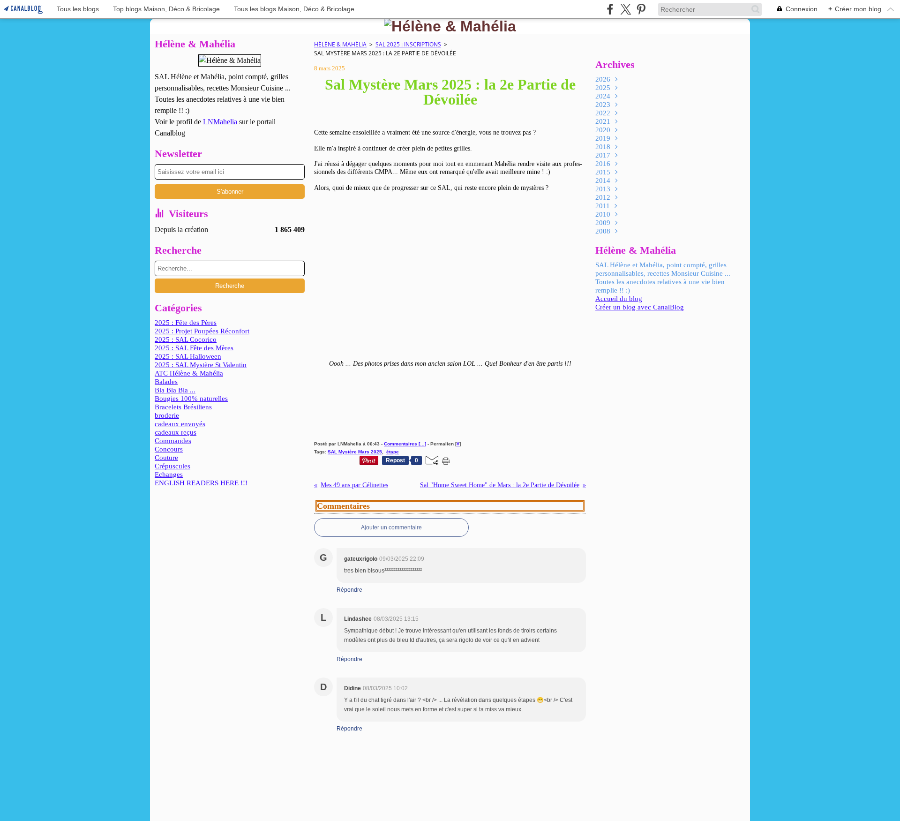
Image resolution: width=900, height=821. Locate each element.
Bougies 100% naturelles (191, 398)
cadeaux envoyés (180, 424)
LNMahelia (220, 122)
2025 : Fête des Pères (186, 322)
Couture (166, 457)
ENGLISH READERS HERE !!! (201, 483)
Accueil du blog (618, 298)
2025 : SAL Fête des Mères (194, 348)
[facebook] (610, 9)
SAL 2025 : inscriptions (408, 44)
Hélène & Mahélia (340, 44)
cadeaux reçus (175, 432)
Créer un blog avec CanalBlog (639, 307)
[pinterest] (641, 9)
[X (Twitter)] (625, 9)
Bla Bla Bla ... (175, 390)
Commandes (173, 440)
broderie (167, 415)
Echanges (169, 474)
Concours (169, 449)
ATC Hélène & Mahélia (189, 373)
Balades (166, 381)
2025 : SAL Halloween (188, 356)
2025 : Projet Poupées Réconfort (202, 331)
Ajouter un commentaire (391, 527)
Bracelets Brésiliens (183, 407)
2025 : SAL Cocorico (186, 339)
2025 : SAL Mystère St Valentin (201, 365)
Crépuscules (172, 466)
